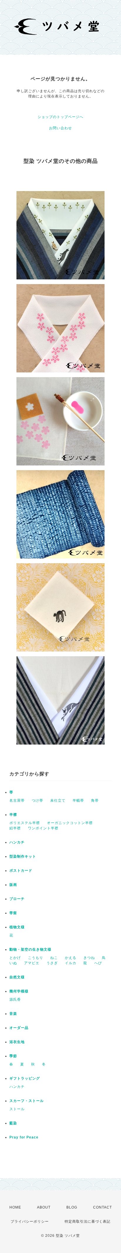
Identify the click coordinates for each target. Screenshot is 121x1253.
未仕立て (57, 800)
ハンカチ (17, 842)
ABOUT (44, 1207)
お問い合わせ (60, 128)
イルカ (70, 963)
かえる (70, 958)
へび (98, 963)
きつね (89, 958)
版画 (13, 885)
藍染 (13, 1123)
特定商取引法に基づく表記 (87, 1221)
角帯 (95, 800)
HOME (15, 1207)
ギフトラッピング (24, 1078)
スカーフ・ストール (26, 1101)
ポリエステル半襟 (24, 823)
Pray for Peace (23, 1137)
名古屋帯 (17, 800)
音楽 (13, 1014)
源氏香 (15, 999)
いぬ (13, 963)
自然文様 (17, 977)
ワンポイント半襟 (43, 828)
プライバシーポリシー (30, 1221)
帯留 (13, 913)
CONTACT (102, 1207)
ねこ (54, 958)
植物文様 (17, 927)
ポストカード (20, 871)
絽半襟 (15, 828)
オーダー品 (18, 1028)
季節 (13, 1056)
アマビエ (31, 963)
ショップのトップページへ (60, 117)
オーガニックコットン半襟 (70, 823)
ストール (17, 1109)
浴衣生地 (17, 1042)
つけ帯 (37, 800)
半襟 (13, 815)
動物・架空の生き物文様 (30, 949)
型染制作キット (22, 856)
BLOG (71, 1207)
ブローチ (17, 899)
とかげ (15, 958)
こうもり (35, 958)
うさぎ (52, 963)
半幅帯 (78, 800)
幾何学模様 (18, 991)
